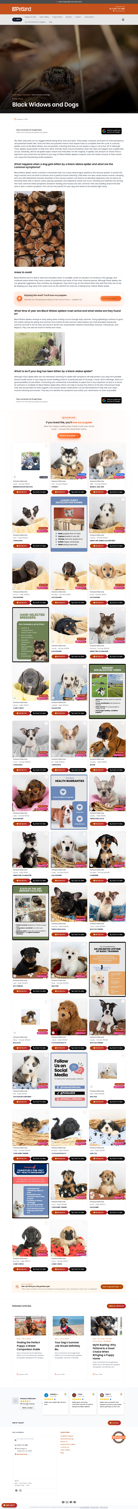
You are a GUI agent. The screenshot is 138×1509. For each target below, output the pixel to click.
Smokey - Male (98, 762)
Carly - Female (21, 1150)
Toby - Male (59, 1204)
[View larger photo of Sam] (46, 499)
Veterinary (107, 1341)
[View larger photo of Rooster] (84, 1112)
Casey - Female (99, 1040)
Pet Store (101, 1339)
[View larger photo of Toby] (84, 1166)
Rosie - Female (98, 594)
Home (14, 95)
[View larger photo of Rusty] (123, 1166)
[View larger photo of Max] (123, 1055)
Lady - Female (21, 816)
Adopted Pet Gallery (68, 1444)
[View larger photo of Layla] (46, 445)
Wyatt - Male (20, 872)
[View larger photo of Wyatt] (46, 834)
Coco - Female (22, 762)
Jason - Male (60, 1040)
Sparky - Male (98, 816)
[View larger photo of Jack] (123, 1112)
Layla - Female (21, 484)
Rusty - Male (97, 1204)
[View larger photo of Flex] (46, 1055)
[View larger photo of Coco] (46, 723)
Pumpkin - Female (100, 872)
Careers (78, 17)
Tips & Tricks (17, 99)
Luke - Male (20, 983)
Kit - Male (58, 762)
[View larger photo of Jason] (84, 1001)
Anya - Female (60, 1261)
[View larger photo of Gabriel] (84, 666)
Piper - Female (60, 983)
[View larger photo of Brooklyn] (84, 556)
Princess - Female (99, 648)
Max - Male (97, 1094)
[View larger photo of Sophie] (123, 499)
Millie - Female (98, 484)
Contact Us (65, 1447)
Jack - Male (97, 1150)
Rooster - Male (60, 1150)
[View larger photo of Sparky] (123, 777)
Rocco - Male (21, 594)
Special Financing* (67, 1439)
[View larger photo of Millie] (123, 445)
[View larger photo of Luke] (46, 944)
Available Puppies (67, 1436)
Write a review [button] (27, 1408)
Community (26, 95)
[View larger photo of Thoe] (123, 888)
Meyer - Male (21, 705)
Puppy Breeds (57, 17)
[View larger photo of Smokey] (123, 723)
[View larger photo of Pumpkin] (123, 834)
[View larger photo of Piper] (84, 944)
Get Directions (21, 1454)
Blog (50, 22)
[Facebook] (16, 1490)
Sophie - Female (99, 538)
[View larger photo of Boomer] (46, 1222)
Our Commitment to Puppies (35, 22)
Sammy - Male (60, 926)
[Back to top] (124, 1423)
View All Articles (116, 1306)
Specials (69, 17)
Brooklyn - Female (61, 594)
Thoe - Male (97, 926)
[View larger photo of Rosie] (123, 556)
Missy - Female (21, 1040)
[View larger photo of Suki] (84, 445)
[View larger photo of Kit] (84, 723)
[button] (42, 1403)
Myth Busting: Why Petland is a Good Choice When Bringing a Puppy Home (104, 1351)
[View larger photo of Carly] (46, 1112)
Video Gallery (44, 17)
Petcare (109, 1339)
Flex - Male (20, 1094)
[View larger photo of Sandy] (84, 610)
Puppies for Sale (30, 17)
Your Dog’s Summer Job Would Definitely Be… (67, 1346)
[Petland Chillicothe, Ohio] (21, 9)
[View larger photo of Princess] (123, 610)
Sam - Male (20, 538)
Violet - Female (60, 872)
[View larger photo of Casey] (123, 1001)
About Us (64, 1442)
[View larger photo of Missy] (46, 1001)
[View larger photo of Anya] (84, 1222)
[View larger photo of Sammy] (84, 888)
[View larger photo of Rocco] (46, 556)
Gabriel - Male (60, 705)
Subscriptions (89, 17)
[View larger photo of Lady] (46, 777)
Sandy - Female (60, 648)
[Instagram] (20, 1490)
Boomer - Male (21, 1261)
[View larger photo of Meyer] (46, 666)
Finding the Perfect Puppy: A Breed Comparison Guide (28, 1346)
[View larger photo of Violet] (84, 834)
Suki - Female (60, 484)
